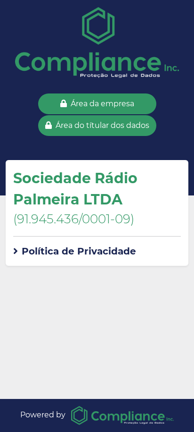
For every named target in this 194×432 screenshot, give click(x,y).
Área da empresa (102, 103)
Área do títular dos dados (102, 125)
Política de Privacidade (79, 251)
